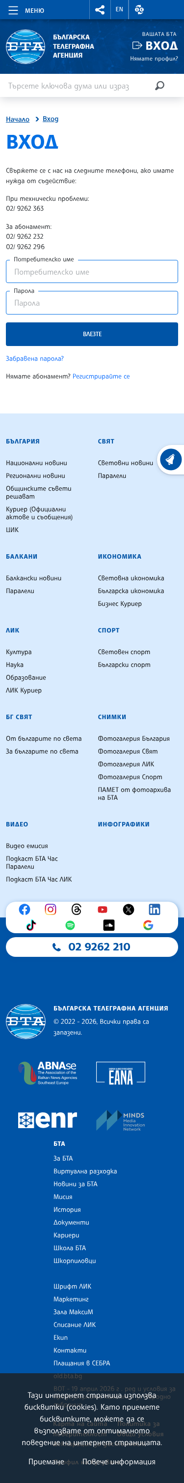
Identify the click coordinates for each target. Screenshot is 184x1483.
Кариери (66, 1235)
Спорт (109, 630)
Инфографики (124, 824)
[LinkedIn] (157, 909)
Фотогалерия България (134, 739)
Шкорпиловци (74, 1261)
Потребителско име (44, 259)
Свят (106, 441)
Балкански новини (33, 578)
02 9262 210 (99, 947)
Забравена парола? (35, 359)
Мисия (63, 1197)
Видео (17, 824)
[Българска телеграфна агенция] (26, 1021)
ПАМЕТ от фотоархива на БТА (134, 794)
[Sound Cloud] (111, 925)
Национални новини (36, 463)
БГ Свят (19, 717)
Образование (26, 678)
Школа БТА (69, 1248)
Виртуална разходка (85, 1171)
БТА (59, 1144)
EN (120, 9)
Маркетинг (70, 1299)
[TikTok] (33, 925)
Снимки (112, 717)
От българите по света (44, 739)
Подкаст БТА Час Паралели (32, 863)
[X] (131, 909)
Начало (17, 120)
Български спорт (124, 665)
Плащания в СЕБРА (81, 1363)
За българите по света (42, 752)
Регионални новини (35, 476)
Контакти (69, 1351)
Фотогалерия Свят (128, 752)
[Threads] (79, 909)
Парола (24, 291)
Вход (161, 45)
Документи (71, 1223)
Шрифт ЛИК (72, 1287)
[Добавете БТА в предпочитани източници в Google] (150, 925)
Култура (19, 652)
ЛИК (13, 630)
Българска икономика (131, 591)
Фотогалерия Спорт (130, 777)
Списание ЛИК (74, 1325)
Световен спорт (124, 652)
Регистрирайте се (101, 376)
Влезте (92, 334)
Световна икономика (131, 578)
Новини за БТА (75, 1184)
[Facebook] (27, 909)
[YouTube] (105, 909)
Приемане (46, 1461)
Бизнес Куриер (120, 604)
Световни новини (126, 463)
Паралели (112, 476)
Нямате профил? (154, 58)
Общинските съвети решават (39, 493)
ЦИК (12, 530)
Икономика (120, 557)
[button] (100, 9)
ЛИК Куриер (24, 690)
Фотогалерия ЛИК (126, 764)
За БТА (63, 1159)
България (23, 441)
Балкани (22, 557)
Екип (60, 1338)
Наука (15, 665)
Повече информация (119, 1461)
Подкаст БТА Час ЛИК (39, 879)
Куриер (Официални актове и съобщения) (39, 513)
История (67, 1210)
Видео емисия (27, 846)
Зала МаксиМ (73, 1312)
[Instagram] (53, 909)
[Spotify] (72, 925)
